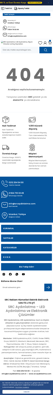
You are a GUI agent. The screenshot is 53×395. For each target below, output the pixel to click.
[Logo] (18, 43)
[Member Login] (45, 43)
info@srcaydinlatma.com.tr (14, 374)
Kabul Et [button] (26, 392)
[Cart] (50, 43)
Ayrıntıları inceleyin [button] (22, 387)
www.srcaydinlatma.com (40, 374)
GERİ (30, 96)
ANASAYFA (18, 100)
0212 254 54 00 (23, 371)
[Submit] (48, 287)
